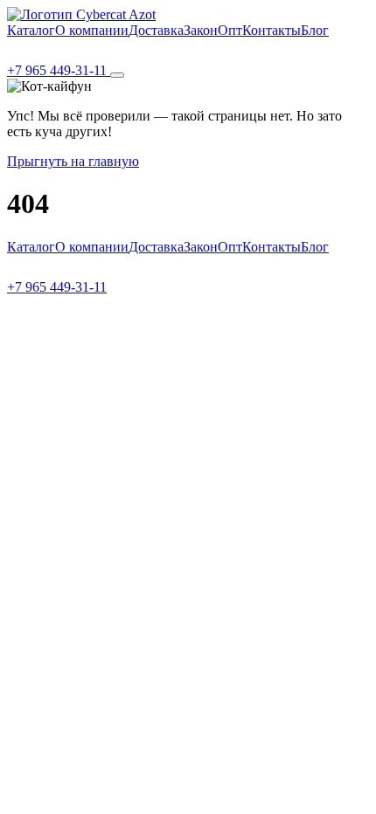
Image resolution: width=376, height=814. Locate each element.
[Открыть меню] (117, 75)
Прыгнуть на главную (73, 161)
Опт (230, 30)
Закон (201, 30)
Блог (315, 30)
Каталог (31, 30)
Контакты (271, 30)
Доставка (156, 30)
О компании (92, 30)
